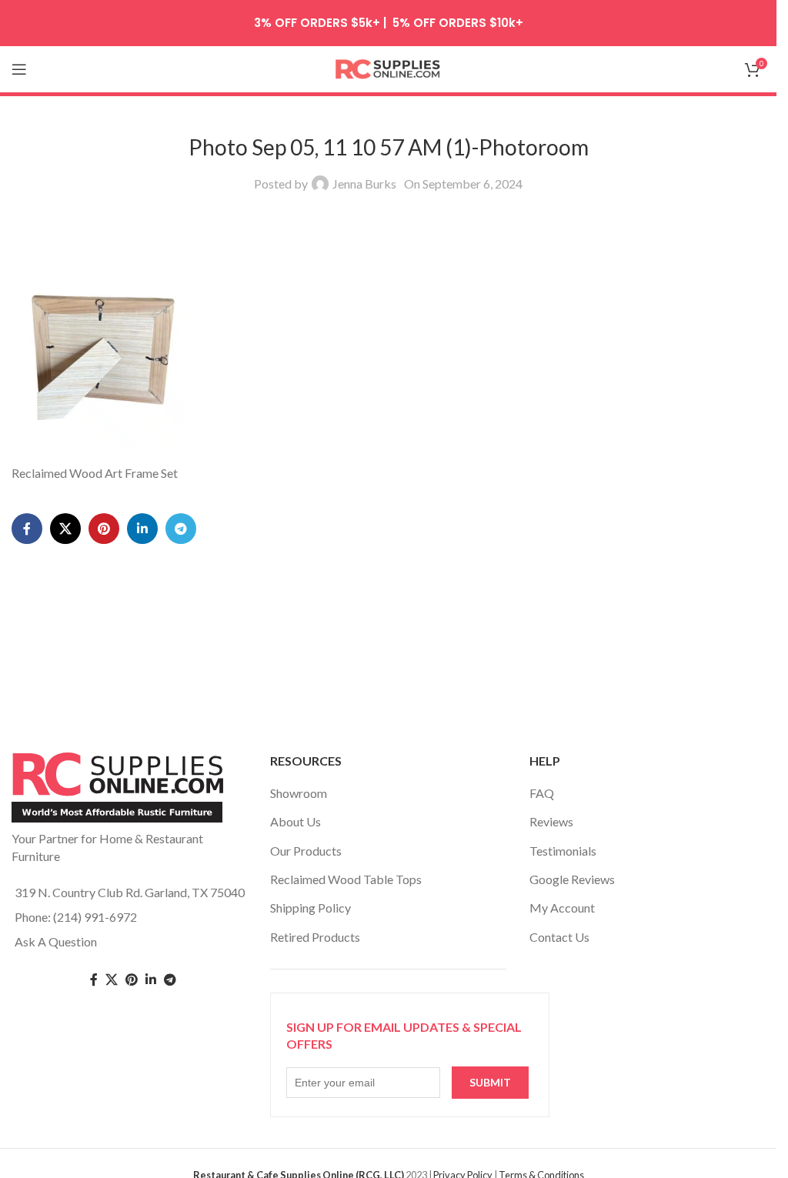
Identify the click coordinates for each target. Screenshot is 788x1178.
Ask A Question (56, 941)
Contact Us (559, 936)
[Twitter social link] (111, 980)
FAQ (541, 793)
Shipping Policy (310, 907)
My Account (562, 907)
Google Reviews (572, 879)
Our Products (306, 850)
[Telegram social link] (180, 528)
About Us (295, 821)
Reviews (551, 821)
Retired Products (315, 936)
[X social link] (65, 528)
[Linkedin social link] (142, 528)
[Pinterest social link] (103, 528)
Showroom (298, 793)
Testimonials (562, 850)
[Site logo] (389, 67)
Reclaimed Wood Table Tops (346, 879)
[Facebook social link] (27, 528)
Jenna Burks (364, 183)
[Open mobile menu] (19, 69)
